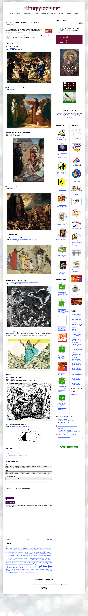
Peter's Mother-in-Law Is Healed (64, 437)
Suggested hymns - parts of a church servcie (19, 570)
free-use (19, 29)
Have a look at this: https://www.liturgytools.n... (77, 374)
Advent (7, 546)
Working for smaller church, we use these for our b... (77, 321)
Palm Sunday (15, 558)
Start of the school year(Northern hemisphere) (62, 138)
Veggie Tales (60, 428)
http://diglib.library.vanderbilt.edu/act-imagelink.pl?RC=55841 (24, 282)
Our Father (50, 556)
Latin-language (10, 555)
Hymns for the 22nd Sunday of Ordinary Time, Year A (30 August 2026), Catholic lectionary (63, 294)
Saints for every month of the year (76, 193)
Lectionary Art (12, 24)
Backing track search (76, 294)
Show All (81, 438)
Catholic (39, 548)
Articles (53, 13)
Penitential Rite (25, 558)
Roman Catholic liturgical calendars (19, 561)
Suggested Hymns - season (11, 564)
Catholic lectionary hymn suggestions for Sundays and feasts (76, 244)
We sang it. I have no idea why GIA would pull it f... (77, 326)
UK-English (30, 572)
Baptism (51, 546)
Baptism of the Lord (10, 548)
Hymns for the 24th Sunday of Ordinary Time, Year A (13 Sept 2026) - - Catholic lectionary (62, 357)
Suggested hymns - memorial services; (30, 569)
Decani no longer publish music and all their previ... (77, 364)
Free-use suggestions (19, 552)
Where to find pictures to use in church (16, 451)
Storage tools (26, 562)
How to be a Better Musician (64, 430)
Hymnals (23, 553)
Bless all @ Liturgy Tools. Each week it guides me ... (76, 341)
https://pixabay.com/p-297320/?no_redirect (19, 426)
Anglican (27, 546)
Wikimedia (12, 48)
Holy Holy (14, 553)
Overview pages (9, 558)
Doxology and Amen (41, 549)
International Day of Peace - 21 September (61, 256)
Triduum (23, 572)
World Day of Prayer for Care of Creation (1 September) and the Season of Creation (62, 155)
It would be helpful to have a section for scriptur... (77, 346)
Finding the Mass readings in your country (76, 180)
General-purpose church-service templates (17, 455)
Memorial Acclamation (47, 555)
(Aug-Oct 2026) (79, 139)
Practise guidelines (9, 559)
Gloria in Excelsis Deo (62, 342)
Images (38, 553)
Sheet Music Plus (69, 114)
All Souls (14, 546)
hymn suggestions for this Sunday (21, 35)
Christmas (8, 549)
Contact (68, 13)
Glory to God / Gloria (31, 552)
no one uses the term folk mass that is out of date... (77, 351)
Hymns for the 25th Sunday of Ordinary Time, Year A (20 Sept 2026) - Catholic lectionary (62, 389)
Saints (38, 561)
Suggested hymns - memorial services (14, 569)
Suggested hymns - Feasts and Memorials (15, 566)
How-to (17, 553)
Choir (45, 548)
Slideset (12, 562)
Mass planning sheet (76, 257)
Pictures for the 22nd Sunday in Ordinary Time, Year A (62, 373)
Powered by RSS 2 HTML (76, 388)
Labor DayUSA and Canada (62, 189)
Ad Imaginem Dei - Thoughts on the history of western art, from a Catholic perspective (68, 435)
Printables (34, 559)
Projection (39, 559)
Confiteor (24, 549)
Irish (41, 553)
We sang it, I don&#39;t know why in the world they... (77, 331)
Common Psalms (13, 549)
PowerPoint (50, 558)
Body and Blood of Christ (27, 548)
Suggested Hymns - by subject (35, 562)
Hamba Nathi (60, 423)
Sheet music (8, 562)
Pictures (27, 13)
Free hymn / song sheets (42, 551)
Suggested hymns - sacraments (35, 570)
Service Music (49, 561)
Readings (50, 559)
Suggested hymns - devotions (45, 567)
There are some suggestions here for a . (77, 384)
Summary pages (45, 570)
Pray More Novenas (62, 419)
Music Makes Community (64, 422)
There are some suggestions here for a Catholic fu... (77, 379)
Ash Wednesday (46, 546)
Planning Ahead (39, 558)
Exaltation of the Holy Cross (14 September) (62, 223)
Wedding (33, 572)
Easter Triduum (49, 549)
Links (61, 13)
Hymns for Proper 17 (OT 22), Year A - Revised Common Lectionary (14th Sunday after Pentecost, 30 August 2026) (63, 406)
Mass (39, 555)
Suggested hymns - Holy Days (31, 566)
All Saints (11, 546)
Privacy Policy (74, 394)
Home (12, 13)
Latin (6, 555)
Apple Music (76, 114)
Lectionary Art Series (28, 32)
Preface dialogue (19, 559)
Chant (42, 548)
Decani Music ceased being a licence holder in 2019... (77, 369)
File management (33, 551)
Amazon (61, 113)
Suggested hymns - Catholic (42, 564)
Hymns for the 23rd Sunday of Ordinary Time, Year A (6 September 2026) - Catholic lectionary (62, 328)
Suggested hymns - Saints (32, 567)
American (23, 546)
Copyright (28, 549)
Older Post (8, 539)
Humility (20, 553)
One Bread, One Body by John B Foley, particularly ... (77, 336)
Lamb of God (50, 553)
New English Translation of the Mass (37, 556)
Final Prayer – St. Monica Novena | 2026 (66, 420)
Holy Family (10, 553)
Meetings (41, 555)
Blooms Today (67, 115)
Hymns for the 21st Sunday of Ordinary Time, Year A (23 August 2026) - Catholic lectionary (63, 311)
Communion (19, 549)
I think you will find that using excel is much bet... (76, 356)
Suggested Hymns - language (47, 562)
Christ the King (49, 548)
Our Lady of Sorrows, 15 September (61, 240)
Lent (31, 555)
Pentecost (30, 558)
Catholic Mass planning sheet (14, 453)
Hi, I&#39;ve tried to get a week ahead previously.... (76, 316)
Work (37, 572)
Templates (44, 13)
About (76, 13)
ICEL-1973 (30, 553)
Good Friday (38, 552)
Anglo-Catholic (31, 546)
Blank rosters (17, 548)
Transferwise (69, 117)
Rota (32, 561)
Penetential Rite (20, 558)
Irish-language (45, 553)
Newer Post (49, 539)
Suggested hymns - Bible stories (25, 564)
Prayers (35, 13)
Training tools (20, 572)
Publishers (46, 559)
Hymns (19, 13)
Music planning (25, 556)
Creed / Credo (34, 549)
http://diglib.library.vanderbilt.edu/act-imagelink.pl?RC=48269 (23, 239)
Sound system (21, 562)
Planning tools (44, 558)
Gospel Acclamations (46, 552)
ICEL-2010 (34, 553)
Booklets (34, 548)
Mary (36, 555)
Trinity (26, 572)
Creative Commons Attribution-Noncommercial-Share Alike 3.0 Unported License (50, 584)
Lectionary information (26, 555)
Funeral (25, 552)
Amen (20, 546)
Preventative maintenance (27, 559)
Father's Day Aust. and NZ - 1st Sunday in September (62, 173)
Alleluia (18, 546)
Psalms (42, 559)
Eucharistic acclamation (24, 551)
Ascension (41, 546)
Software (15, 562)
